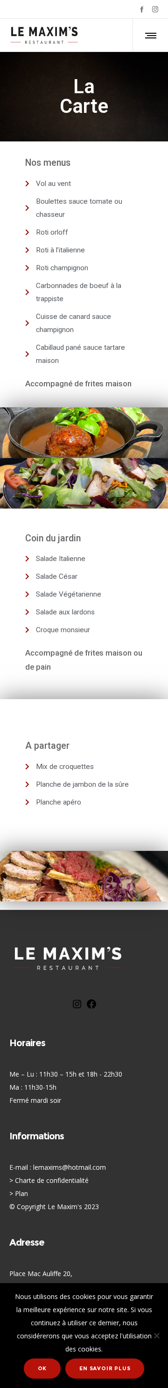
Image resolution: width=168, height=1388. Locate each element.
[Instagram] (155, 9)
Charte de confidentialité (52, 1180)
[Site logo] (44, 35)
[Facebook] (141, 9)
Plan (21, 1193)
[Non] (156, 1335)
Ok (42, 1368)
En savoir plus (104, 1368)
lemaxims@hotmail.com (69, 1167)
